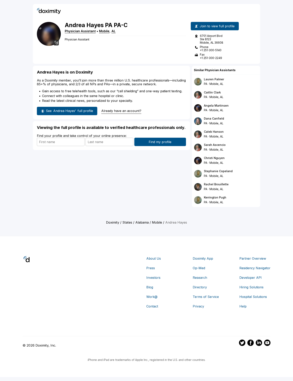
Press (150, 268)
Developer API (250, 278)
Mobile (104, 31)
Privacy (198, 306)
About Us (153, 258)
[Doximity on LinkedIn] (259, 343)
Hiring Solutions (251, 287)
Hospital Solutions (253, 297)
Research (200, 278)
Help (243, 306)
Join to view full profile (217, 26)
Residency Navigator (254, 268)
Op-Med (199, 268)
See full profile (69, 111)
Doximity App (203, 258)
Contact (152, 306)
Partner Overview (252, 258)
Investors (153, 278)
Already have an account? (121, 111)
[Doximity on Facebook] (250, 343)
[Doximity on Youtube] (267, 343)
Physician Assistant (80, 31)
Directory (200, 287)
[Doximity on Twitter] (242, 343)
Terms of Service (206, 297)
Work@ (151, 297)
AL (113, 31)
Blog (149, 287)
